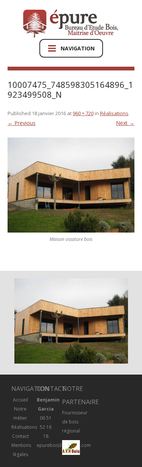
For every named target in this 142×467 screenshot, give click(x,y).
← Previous (22, 123)
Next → (125, 123)
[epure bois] (71, 24)
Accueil (20, 400)
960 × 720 (83, 113)
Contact (20, 436)
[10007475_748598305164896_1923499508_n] (71, 185)
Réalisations (114, 113)
